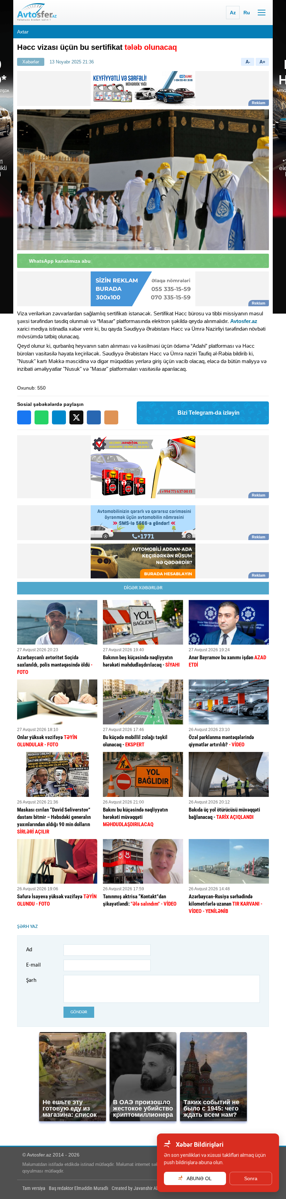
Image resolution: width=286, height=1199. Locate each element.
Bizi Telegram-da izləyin (209, 413)
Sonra (250, 1178)
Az (233, 12)
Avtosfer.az (243, 321)
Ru (246, 12)
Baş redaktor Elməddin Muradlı (78, 1188)
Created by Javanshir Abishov (140, 1188)
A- (248, 61)
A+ (262, 61)
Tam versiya (33, 1188)
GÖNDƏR (78, 1012)
